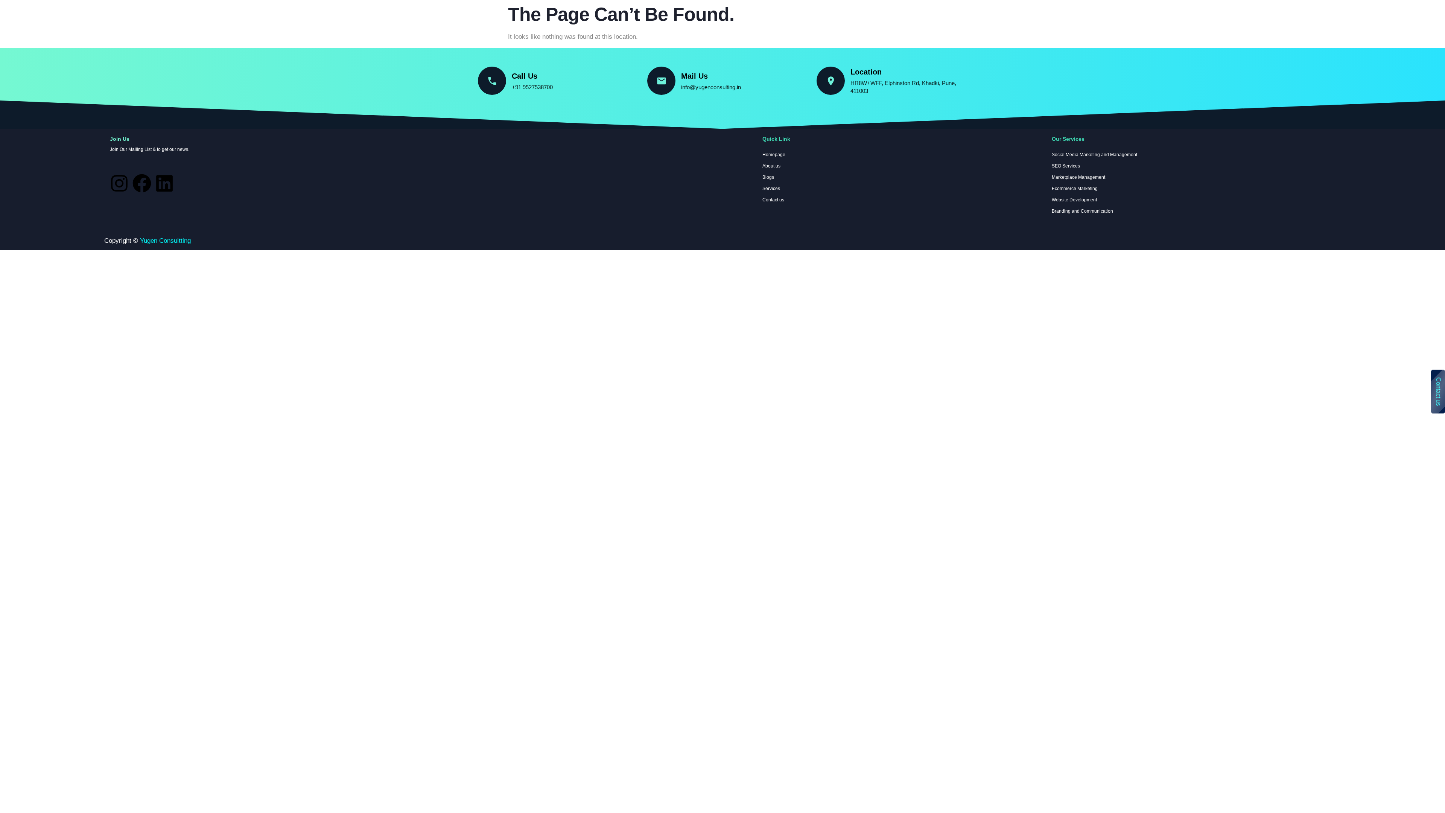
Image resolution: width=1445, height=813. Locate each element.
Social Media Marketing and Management (1094, 154)
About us (101, 17)
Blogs (768, 177)
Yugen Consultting (165, 240)
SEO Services (1066, 166)
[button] (64, 17)
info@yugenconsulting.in (711, 87)
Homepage (24, 17)
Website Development (1074, 199)
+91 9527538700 (532, 87)
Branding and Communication (1082, 211)
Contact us (1438, 391)
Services (62, 17)
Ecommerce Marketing (1075, 188)
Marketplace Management (1078, 177)
